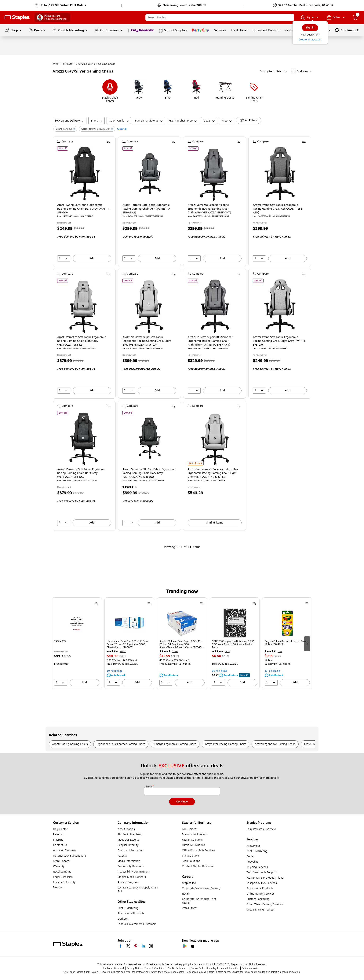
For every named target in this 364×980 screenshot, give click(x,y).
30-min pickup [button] (114, 671)
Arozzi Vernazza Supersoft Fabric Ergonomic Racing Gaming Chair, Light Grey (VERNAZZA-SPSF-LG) (146, 341)
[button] (290, 17)
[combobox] (219, 17)
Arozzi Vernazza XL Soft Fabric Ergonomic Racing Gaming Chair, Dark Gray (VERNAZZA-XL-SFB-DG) (148, 473)
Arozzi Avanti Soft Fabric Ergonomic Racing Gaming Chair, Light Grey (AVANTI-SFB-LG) (279, 341)
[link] (61, 5)
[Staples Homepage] (17, 17)
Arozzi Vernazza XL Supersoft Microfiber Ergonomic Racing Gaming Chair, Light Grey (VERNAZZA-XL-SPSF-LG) (213, 473)
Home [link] (55, 64)
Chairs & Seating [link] (85, 64)
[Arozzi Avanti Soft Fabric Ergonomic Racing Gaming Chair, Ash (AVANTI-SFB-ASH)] (280, 173)
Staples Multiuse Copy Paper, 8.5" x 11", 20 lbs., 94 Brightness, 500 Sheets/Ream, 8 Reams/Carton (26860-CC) (180, 644)
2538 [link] (227, 651)
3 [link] (135, 487)
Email (149, 786)
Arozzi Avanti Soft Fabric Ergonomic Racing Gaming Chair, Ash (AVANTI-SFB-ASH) (278, 209)
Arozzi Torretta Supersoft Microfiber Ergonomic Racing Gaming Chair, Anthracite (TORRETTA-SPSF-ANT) (210, 341)
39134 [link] (123, 651)
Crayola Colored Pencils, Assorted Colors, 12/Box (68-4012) (286, 643)
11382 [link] (175, 651)
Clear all (122, 129)
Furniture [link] (67, 64)
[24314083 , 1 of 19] (77, 623)
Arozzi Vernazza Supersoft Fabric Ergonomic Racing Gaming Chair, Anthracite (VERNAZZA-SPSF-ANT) (209, 209)
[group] (77, 643)
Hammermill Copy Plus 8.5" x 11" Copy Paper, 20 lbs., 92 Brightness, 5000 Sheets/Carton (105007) (127, 644)
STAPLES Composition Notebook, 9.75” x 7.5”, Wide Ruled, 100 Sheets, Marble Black (234, 644)
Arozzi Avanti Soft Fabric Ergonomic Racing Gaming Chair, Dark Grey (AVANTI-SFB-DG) (83, 209)
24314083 (60, 641)
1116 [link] (280, 651)
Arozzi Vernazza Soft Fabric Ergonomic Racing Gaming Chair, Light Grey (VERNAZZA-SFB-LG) (81, 341)
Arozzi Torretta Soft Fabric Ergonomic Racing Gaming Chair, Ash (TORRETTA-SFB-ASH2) (146, 209)
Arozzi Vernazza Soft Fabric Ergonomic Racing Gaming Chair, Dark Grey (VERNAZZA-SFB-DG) (81, 473)
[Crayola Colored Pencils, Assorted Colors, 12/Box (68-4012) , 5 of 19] (287, 623)
